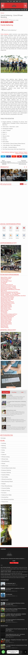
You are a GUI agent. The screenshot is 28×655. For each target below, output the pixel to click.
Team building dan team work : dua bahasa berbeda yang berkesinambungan (15, 635)
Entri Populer (6, 392)
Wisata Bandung (4, 326)
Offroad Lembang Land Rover (7, 301)
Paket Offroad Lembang (6, 309)
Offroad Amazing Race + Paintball (8, 287)
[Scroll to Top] (25, 652)
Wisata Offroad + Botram (6, 277)
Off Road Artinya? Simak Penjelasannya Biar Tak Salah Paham (16, 629)
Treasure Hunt (5, 501)
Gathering (12, 152)
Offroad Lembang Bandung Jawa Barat (9, 292)
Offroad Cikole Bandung (6, 304)
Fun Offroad (3, 283)
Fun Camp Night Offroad (6, 281)
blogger (25, 184)
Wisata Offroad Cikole (5, 308)
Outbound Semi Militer (7, 495)
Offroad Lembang (4, 327)
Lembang (4, 443)
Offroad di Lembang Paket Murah (8, 315)
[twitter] (14, 1)
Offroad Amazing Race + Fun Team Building (10, 293)
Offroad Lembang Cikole (6, 320)
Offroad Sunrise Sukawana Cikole (8, 286)
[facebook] (20, 1)
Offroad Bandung (5, 461)
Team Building (5, 477)
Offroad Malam (4, 282)
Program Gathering (18, 152)
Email (11, 22)
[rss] (8, 1)
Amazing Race (5, 497)
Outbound (4, 454)
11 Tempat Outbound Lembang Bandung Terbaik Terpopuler (16, 646)
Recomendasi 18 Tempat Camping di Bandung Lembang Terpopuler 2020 (16, 609)
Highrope (9, 418)
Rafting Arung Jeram (11, 410)
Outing (3, 450)
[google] (11, 1)
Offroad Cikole (4, 311)
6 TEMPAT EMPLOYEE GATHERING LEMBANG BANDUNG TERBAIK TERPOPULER (16, 614)
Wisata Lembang (4, 310)
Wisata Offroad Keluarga (6, 319)
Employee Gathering (6, 470)
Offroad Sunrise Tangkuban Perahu (8, 288)
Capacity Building (5, 474)
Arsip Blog (14, 392)
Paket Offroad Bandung (7, 486)
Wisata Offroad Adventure (6, 317)
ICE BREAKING (9, 594)
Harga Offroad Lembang (6, 305)
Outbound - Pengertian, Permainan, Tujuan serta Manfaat (15, 10)
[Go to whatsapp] (3, 652)
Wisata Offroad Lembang (6, 306)
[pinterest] (17, 1)
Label (22, 392)
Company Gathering (6, 472)
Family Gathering (7, 25)
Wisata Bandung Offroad (7, 481)
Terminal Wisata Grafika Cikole (8, 468)
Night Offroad (4, 290)
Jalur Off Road (4, 312)
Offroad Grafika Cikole (6, 300)
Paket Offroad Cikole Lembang (7, 303)
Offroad (3, 463)
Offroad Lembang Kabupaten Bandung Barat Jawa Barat (13, 295)
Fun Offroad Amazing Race (8, 499)
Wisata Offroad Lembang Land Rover (9, 314)
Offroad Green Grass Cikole (7, 299)
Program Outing (23, 153)
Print (7, 22)
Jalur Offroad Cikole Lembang (7, 297)
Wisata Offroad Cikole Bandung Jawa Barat (10, 289)
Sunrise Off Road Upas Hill (7, 284)
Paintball (9, 425)
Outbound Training (6, 490)
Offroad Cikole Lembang (6, 322)
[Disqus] (14, 203)
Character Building (6, 488)
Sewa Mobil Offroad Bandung (7, 316)
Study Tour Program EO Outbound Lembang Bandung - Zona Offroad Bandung (12, 176)
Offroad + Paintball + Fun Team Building (9, 294)
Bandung (4, 445)
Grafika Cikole (5, 465)
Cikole (3, 452)
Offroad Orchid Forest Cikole (7, 298)
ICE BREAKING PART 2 (11, 583)
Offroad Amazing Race (6, 278)
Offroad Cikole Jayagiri (6, 321)
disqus (21, 184)
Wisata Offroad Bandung (6, 323)
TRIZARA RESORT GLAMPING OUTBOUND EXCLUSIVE (15, 589)
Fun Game (4, 492)
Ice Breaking (9, 395)
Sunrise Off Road (4, 279)
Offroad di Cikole (4, 325)
